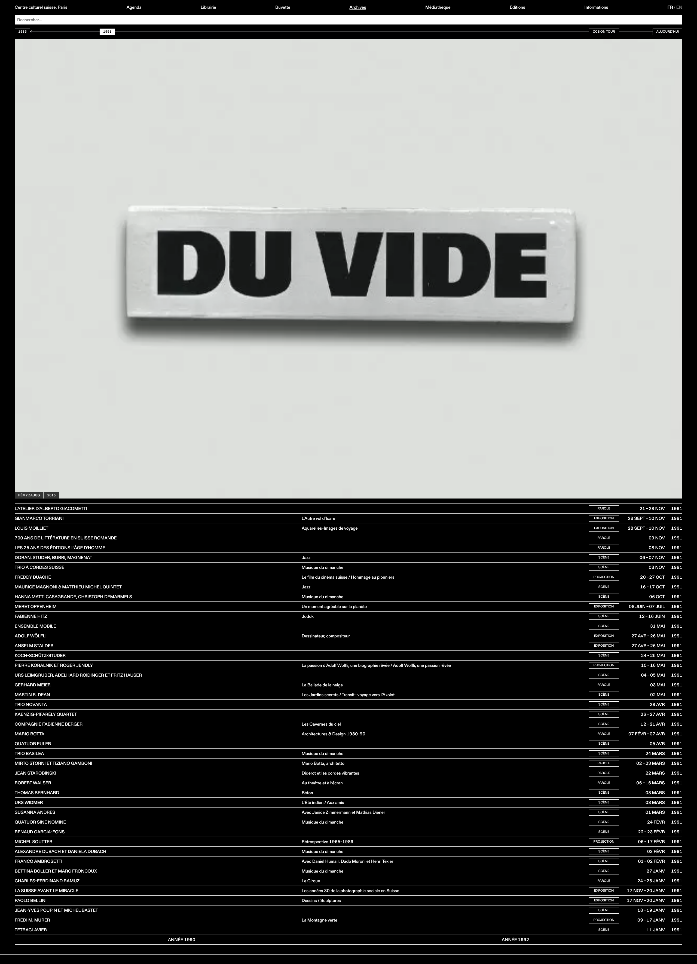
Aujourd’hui (667, 31)
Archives (357, 7)
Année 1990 (181, 940)
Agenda (134, 7)
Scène (604, 557)
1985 (22, 31)
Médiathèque (437, 7)
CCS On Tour (604, 31)
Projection (603, 577)
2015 (51, 495)
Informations (596, 7)
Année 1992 (515, 940)
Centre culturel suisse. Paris (41, 7)
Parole (603, 508)
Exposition (604, 518)
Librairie (208, 7)
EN (679, 7)
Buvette (282, 7)
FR (670, 7)
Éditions (517, 7)
